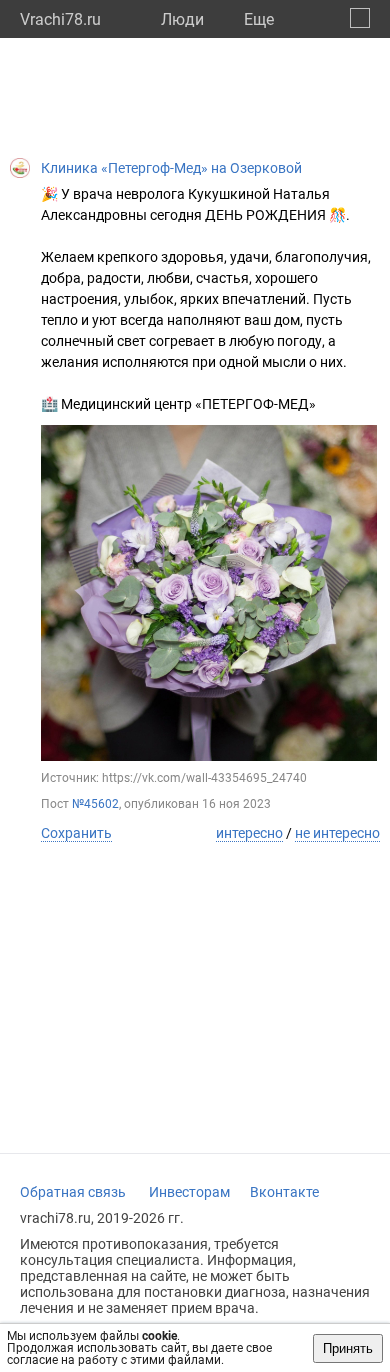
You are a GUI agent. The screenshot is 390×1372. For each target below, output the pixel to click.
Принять (348, 1348)
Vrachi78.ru (60, 19)
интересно (249, 833)
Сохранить (76, 833)
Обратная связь (73, 1192)
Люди (182, 19)
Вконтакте (284, 1192)
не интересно (337, 833)
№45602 (95, 804)
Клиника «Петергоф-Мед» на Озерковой (171, 168)
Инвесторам (189, 1192)
